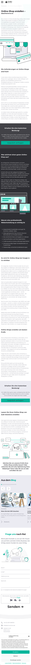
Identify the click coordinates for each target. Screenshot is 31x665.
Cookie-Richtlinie (8, 663)
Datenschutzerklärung (16, 663)
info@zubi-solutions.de (9, 625)
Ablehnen (15, 656)
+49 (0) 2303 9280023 (9, 622)
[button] (29, 636)
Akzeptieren (15, 652)
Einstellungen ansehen (15, 660)
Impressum (24, 663)
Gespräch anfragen (15, 143)
